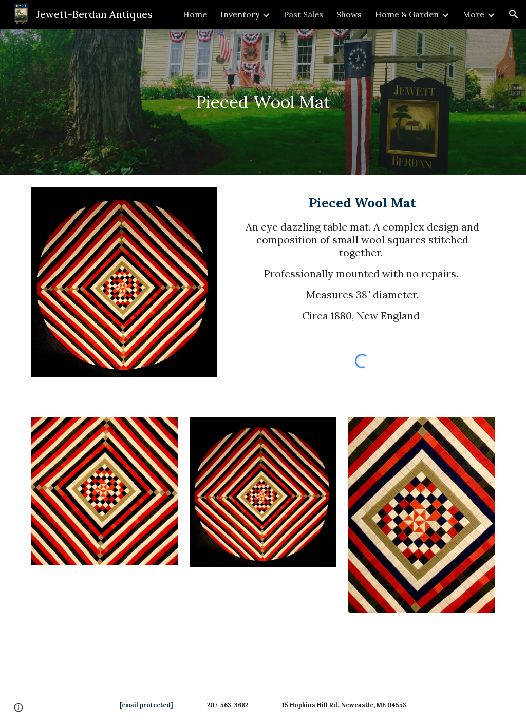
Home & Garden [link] (407, 14)
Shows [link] (349, 14)
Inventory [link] (239, 14)
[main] (263, 102)
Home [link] (195, 14)
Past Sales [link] (303, 14)
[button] (513, 14)
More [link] (473, 14)
